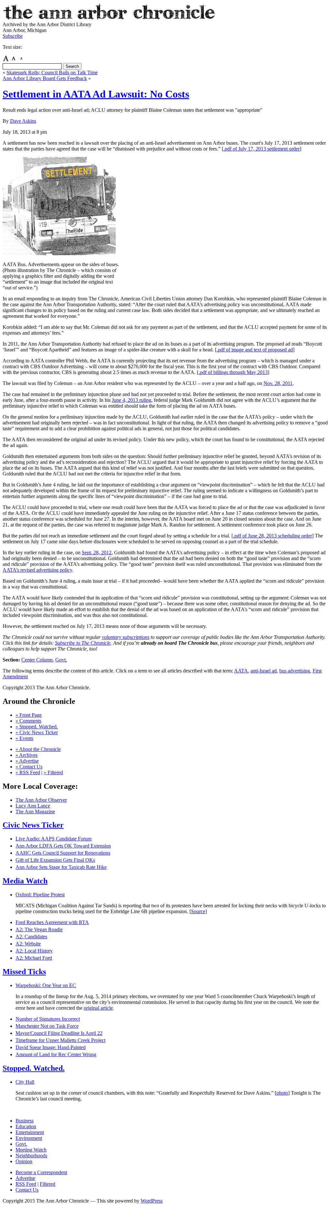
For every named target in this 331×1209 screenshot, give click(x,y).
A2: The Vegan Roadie (39, 929)
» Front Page (29, 715)
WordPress (152, 1201)
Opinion (24, 1161)
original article (98, 1008)
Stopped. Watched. (34, 1068)
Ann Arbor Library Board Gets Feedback (45, 78)
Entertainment (30, 1132)
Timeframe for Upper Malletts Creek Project (60, 1040)
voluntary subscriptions (125, 637)
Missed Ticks (24, 971)
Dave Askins (23, 121)
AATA (241, 670)
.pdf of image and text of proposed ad (255, 349)
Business (25, 1120)
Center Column (37, 659)
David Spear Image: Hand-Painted (51, 1047)
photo (282, 1093)
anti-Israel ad (264, 670)
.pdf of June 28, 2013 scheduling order (272, 535)
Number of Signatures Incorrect (48, 1019)
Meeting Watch (31, 1149)
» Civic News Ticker (37, 732)
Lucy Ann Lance (33, 805)
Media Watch (25, 881)
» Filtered (53, 772)
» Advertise (27, 761)
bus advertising (294, 670)
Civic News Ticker (33, 825)
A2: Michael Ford (34, 958)
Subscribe (13, 36)
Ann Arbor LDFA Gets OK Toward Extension (63, 846)
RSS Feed (26, 1184)
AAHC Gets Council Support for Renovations (63, 853)
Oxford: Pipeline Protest (40, 894)
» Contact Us (29, 766)
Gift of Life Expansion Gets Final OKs (55, 860)
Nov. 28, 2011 (278, 383)
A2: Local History (34, 951)
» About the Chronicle (38, 749)
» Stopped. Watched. (37, 726)
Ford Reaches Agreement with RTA (52, 922)
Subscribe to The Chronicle (83, 643)
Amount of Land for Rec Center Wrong (56, 1054)
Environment (29, 1138)
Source (198, 911)
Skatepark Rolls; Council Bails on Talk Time (52, 72)
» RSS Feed (28, 772)
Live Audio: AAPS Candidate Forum (53, 838)
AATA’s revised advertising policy (37, 570)
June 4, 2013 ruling (131, 400)
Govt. (61, 659)
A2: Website (28, 943)
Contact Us (27, 1190)
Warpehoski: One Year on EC (46, 985)
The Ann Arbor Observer (41, 800)
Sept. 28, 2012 (97, 552)
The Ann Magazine (35, 811)
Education (26, 1126)
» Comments (28, 721)
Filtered (47, 1184)
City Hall (25, 1082)
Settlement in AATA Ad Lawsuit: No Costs (96, 94)
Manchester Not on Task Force (47, 1026)
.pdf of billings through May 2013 (233, 372)
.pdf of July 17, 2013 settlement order (261, 148)
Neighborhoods (31, 1155)
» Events (24, 738)
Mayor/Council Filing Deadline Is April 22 (59, 1033)
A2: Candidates (31, 936)
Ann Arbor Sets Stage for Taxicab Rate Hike (61, 867)
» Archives (26, 755)
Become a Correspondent (41, 1172)
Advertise (25, 1178)
